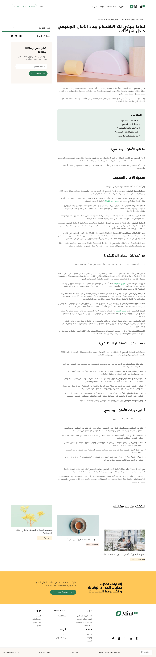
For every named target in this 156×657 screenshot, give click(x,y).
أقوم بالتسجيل (40, 73)
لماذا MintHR (111, 6)
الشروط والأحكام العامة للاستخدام (109, 652)
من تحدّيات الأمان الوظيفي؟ (127, 128)
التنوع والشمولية (120, 283)
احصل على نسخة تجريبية (26, 6)
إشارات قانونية (74, 652)
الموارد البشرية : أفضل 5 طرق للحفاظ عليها (124, 554)
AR (42, 6)
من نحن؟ (89, 634)
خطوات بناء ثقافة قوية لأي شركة (83, 539)
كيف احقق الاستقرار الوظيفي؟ (126, 132)
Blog (141, 19)
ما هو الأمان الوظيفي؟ (129, 120)
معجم (39, 625)
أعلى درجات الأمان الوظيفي (128, 135)
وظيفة (89, 637)
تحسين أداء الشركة (112, 201)
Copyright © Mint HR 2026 (11, 652)
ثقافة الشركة (121, 311)
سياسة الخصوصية (44, 652)
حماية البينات (36, 619)
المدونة (38, 615)
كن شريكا (63, 634)
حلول (122, 6)
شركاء (102, 6)
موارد (95, 6)
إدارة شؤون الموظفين (84, 615)
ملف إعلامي (37, 622)
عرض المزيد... (87, 625)
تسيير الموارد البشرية (84, 619)
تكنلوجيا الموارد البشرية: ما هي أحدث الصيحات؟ (34, 531)
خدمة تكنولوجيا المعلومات (83, 622)
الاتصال (89, 640)
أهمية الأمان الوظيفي (130, 124)
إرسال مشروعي (61, 637)
